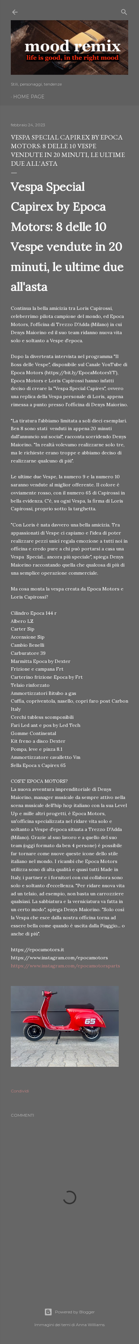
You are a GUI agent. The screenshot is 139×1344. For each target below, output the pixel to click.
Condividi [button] (20, 1090)
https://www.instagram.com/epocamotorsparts (65, 966)
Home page (29, 97)
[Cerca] (124, 10)
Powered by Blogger (75, 1311)
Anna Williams (90, 1324)
